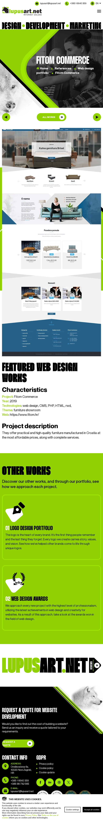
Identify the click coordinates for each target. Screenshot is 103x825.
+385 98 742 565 (20, 783)
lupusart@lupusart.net (50, 3)
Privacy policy (46, 763)
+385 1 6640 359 (78, 3)
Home (44, 68)
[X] (69, 782)
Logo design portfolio (29, 528)
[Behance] (50, 782)
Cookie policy (46, 768)
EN (97, 3)
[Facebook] (40, 782)
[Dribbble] (59, 782)
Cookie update (47, 772)
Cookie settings (72, 810)
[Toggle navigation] (99, 10)
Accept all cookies (91, 810)
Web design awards (26, 598)
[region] (51, 809)
